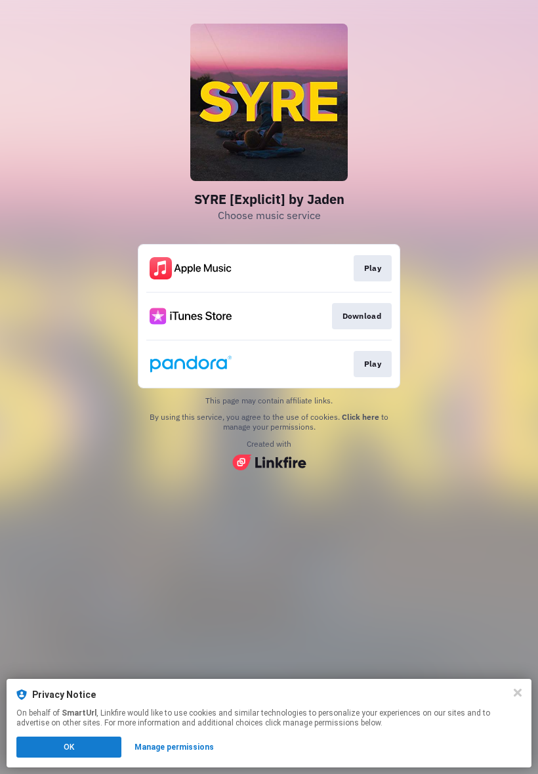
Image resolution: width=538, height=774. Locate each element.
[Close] (517, 692)
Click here (360, 417)
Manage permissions (174, 747)
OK (69, 747)
